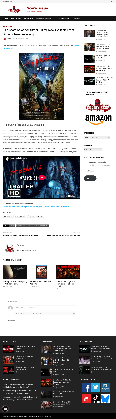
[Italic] (18, 313)
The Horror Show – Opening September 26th (25, 368)
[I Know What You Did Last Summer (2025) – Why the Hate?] (89, 78)
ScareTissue (37, 8)
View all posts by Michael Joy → (26, 250)
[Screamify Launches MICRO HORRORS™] (8, 357)
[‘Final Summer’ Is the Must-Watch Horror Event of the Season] (89, 45)
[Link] (36, 313)
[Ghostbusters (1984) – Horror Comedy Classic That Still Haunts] (84, 357)
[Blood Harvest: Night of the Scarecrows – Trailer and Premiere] (89, 66)
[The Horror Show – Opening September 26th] (8, 367)
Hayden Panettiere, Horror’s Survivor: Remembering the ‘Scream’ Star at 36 (102, 34)
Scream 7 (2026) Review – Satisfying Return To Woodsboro (101, 368)
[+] (41, 313)
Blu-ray (12, 225)
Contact (77, 19)
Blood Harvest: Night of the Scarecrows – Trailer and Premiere (66, 284)
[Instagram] (109, 1)
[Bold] (16, 313)
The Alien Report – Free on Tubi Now (103, 57)
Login (73, 301)
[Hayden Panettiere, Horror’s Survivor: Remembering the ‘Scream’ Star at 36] (89, 31)
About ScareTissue (62, 19)
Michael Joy (11, 38)
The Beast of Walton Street (40, 225)
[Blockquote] (31, 313)
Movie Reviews (16, 19)
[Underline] (21, 313)
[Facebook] (102, 1)
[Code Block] (34, 313)
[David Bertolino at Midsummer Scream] (8, 347)
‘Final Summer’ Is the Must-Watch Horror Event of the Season (103, 46)
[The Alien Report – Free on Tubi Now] (89, 56)
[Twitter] (107, 1)
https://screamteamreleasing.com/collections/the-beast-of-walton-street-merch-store (36, 206)
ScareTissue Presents (43, 19)
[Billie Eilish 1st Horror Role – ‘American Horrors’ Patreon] (46, 402)
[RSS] (112, 1)
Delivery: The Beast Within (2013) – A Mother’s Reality (15, 283)
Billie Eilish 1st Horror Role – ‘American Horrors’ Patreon (62, 403)
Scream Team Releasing (23, 225)
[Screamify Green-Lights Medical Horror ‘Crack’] (46, 392)
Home (6, 19)
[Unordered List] (29, 313)
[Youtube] (104, 1)
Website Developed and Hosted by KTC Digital (36, 416)
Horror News (28, 19)
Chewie (6, 391)
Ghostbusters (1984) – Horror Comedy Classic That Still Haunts (102, 358)
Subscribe (90, 178)
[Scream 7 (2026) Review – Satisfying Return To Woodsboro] (84, 367)
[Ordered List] (26, 313)
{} (38, 313)
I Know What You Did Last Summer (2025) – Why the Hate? (104, 80)
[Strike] (23, 313)
